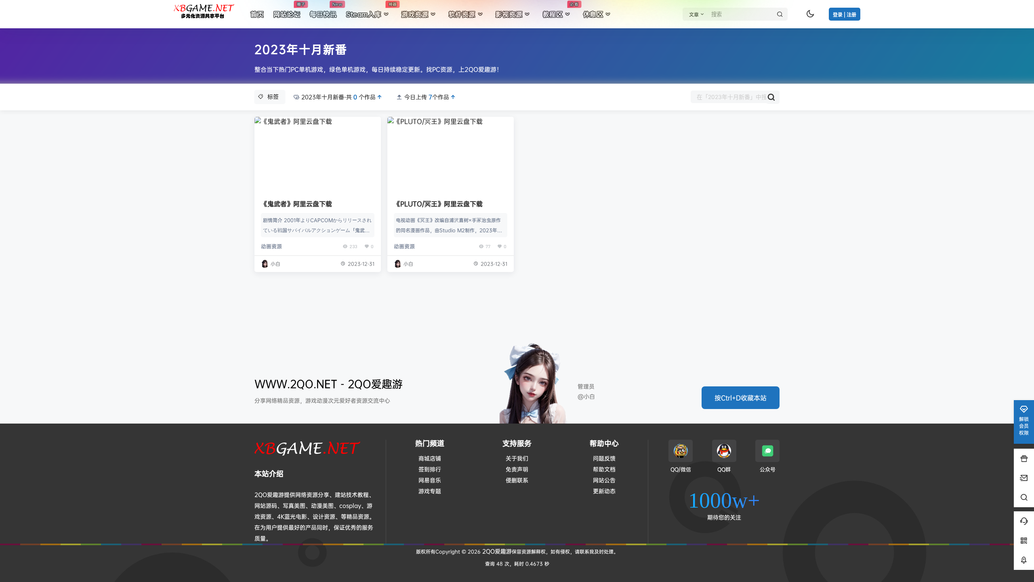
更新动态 (604, 491)
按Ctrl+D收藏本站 (741, 397)
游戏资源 (414, 14)
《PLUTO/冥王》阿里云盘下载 (438, 203)
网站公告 (604, 480)
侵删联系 (517, 480)
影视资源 (509, 14)
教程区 (560, 10)
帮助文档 (604, 469)
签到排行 (429, 469)
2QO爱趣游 (496, 551)
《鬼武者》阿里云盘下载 (296, 203)
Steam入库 (371, 10)
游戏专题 (429, 491)
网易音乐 (429, 480)
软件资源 (462, 14)
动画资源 (271, 246)
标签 (273, 96)
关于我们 (517, 458)
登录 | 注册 (844, 15)
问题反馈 (604, 458)
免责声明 (517, 469)
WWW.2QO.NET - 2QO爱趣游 (328, 384)
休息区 (593, 14)
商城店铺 (429, 458)
